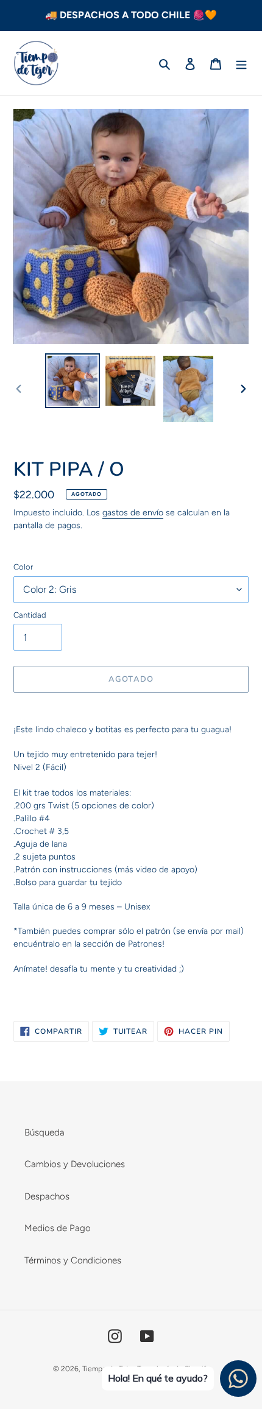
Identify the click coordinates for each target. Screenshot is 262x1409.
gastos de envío (132, 512)
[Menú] (241, 63)
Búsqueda (44, 1132)
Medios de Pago (57, 1228)
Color (23, 566)
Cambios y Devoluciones (74, 1164)
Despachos (46, 1196)
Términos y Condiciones (72, 1260)
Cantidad (29, 615)
